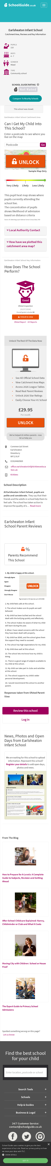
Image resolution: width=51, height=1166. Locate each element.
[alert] (25, 1154)
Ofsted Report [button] (20, 322)
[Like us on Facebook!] (11, 1136)
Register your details (16, 764)
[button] (25, 230)
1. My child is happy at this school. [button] (19, 573)
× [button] (48, 1144)
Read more (35, 505)
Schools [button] (25, 1097)
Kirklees (14, 474)
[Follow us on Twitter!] (25, 1136)
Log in (25, 719)
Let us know (8, 1034)
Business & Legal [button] (25, 1112)
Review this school (25, 711)
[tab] (25, 231)
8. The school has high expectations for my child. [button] (25, 644)
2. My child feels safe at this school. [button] (19, 603)
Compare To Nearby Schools (25, 98)
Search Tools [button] (25, 1089)
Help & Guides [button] (25, 1104)
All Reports (32, 322)
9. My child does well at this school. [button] (20, 649)
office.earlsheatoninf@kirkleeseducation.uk (28, 468)
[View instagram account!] (39, 1136)
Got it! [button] (25, 1161)
